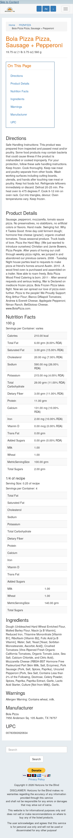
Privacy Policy (36, 779)
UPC (13, 122)
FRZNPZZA (25, 25)
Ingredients (17, 99)
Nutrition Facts (19, 91)
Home (12, 25)
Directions (17, 76)
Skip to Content (9, 2)
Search (36, 759)
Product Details (20, 83)
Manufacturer (19, 114)
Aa (46, 8)
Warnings (16, 107)
